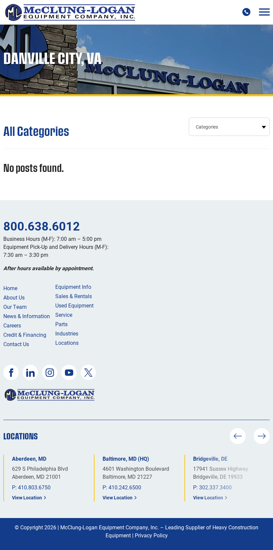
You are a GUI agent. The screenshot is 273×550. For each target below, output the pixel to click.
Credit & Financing (24, 334)
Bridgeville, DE (210, 458)
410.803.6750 (34, 487)
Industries (66, 333)
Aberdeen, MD (29, 458)
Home (10, 287)
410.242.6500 (125, 487)
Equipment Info (73, 286)
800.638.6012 (41, 226)
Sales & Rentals (73, 295)
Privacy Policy (151, 535)
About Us (14, 297)
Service (63, 314)
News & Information (26, 315)
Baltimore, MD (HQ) (126, 458)
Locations (67, 342)
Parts (61, 323)
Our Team (15, 306)
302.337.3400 (215, 487)
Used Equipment (74, 305)
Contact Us (16, 343)
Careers (12, 325)
